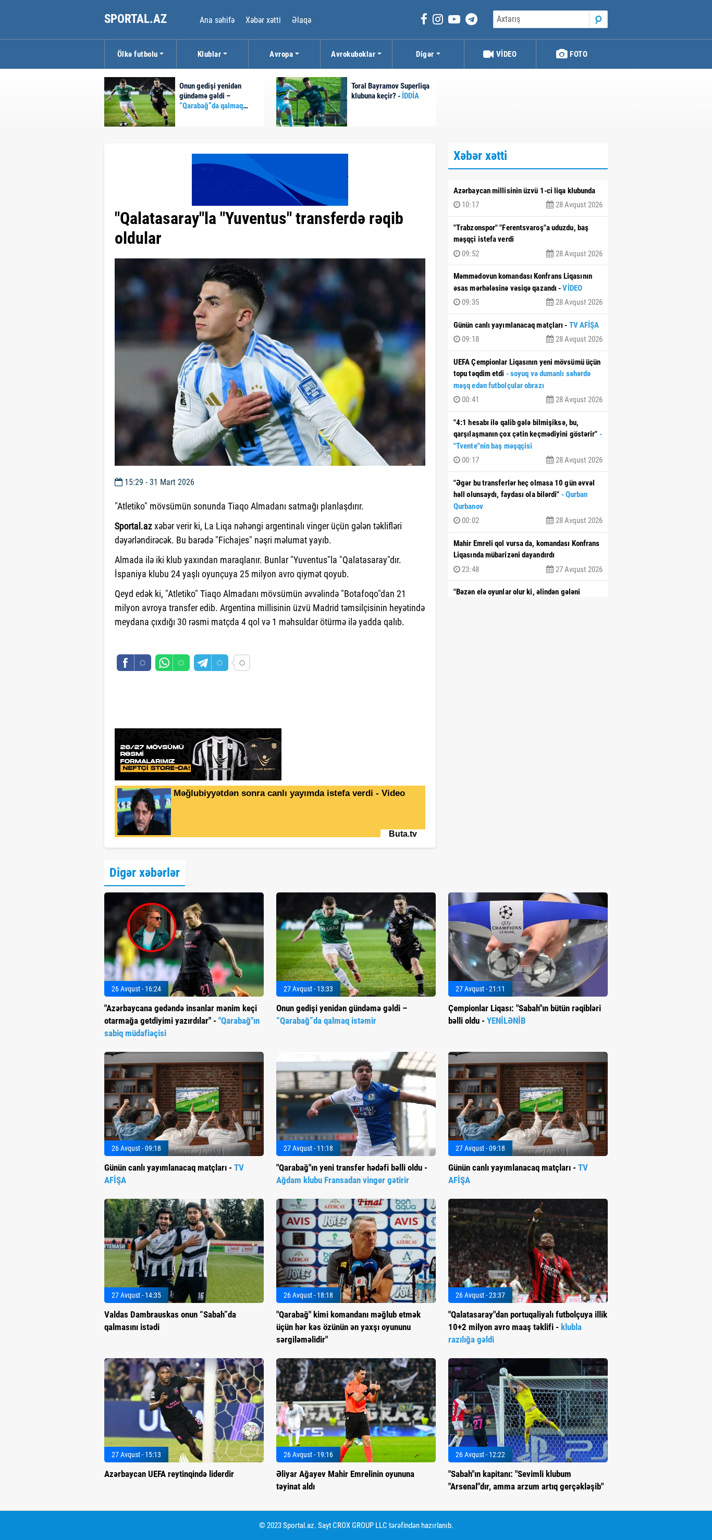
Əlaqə (301, 20)
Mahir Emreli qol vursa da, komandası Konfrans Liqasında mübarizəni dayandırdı (528, 556)
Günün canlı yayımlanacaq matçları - (528, 332)
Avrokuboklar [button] (353, 54)
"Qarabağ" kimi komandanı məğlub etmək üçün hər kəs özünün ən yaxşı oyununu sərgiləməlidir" (348, 1327)
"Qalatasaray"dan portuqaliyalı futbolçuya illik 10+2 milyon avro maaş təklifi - (527, 1327)
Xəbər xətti (263, 20)
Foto (578, 54)
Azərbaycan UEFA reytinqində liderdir (169, 1474)
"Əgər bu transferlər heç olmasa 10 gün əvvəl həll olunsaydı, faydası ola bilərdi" (528, 502)
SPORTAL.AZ (136, 19)
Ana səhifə (217, 20)
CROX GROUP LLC (360, 1525)
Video (505, 54)
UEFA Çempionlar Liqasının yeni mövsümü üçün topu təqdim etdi (528, 381)
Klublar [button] (210, 54)
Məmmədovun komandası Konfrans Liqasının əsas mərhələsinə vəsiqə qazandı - (528, 289)
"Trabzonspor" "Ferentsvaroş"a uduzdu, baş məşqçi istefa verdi (528, 240)
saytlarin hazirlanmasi (157, 641)
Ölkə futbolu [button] (137, 54)
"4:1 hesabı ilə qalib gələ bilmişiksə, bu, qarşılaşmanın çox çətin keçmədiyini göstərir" (528, 441)
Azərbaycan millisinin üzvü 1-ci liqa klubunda (528, 198)
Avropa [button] (281, 54)
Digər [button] (425, 54)
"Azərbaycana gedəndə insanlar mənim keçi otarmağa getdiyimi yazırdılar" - (182, 1020)
